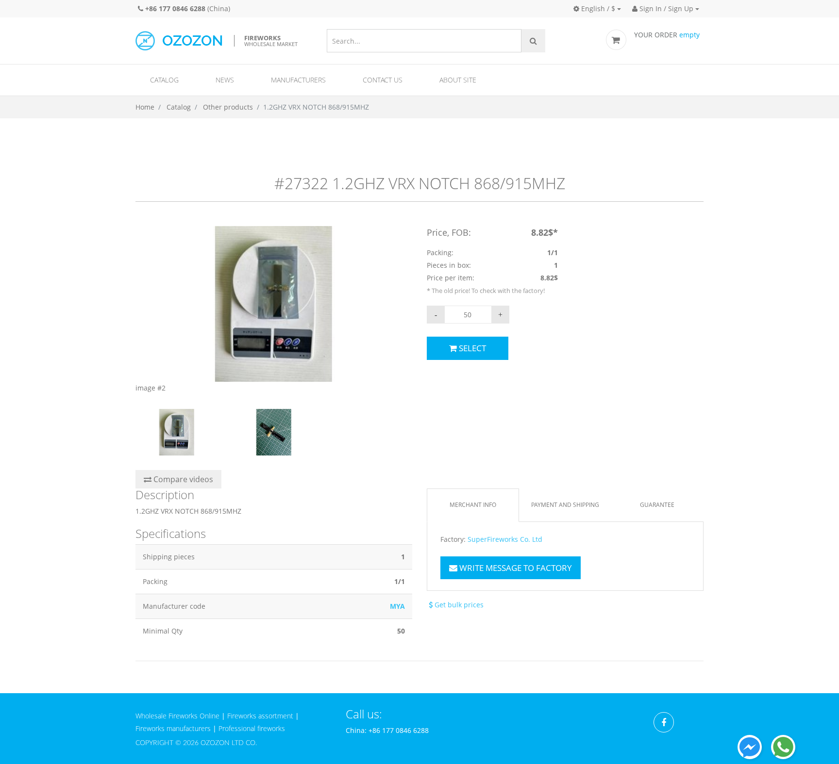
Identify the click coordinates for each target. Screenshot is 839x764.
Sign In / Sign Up (665, 8)
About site (457, 79)
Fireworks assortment (260, 715)
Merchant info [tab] (473, 505)
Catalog (164, 79)
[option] (273, 310)
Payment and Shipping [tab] (565, 505)
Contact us (383, 79)
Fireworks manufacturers (173, 728)
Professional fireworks (251, 728)
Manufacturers (298, 79)
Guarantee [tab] (657, 505)
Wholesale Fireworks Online (177, 715)
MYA (397, 606)
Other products (228, 107)
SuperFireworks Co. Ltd (505, 539)
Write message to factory (514, 567)
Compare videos (182, 479)
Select (471, 348)
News (225, 79)
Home (144, 107)
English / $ (597, 8)
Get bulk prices (458, 604)
